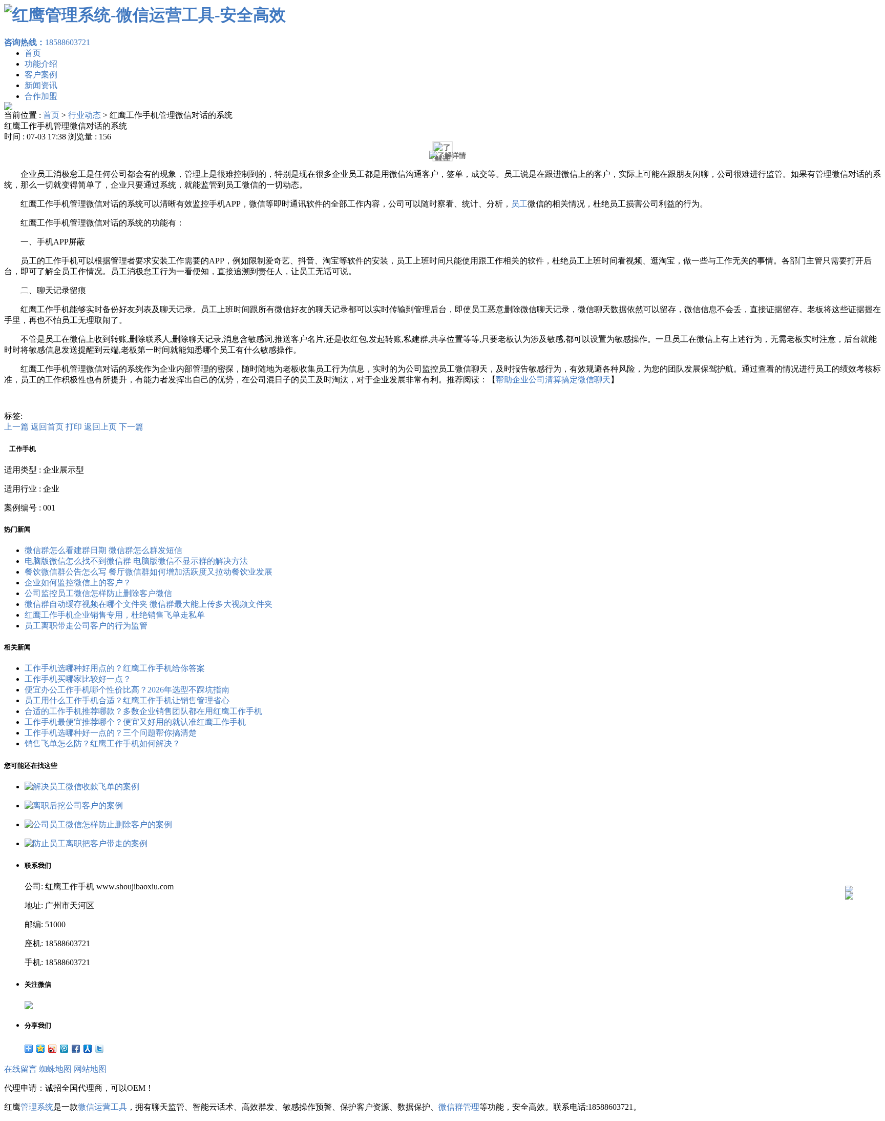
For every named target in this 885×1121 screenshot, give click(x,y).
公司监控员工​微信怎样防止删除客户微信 (98, 593)
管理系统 (36, 1107)
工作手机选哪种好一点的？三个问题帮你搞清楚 (111, 732)
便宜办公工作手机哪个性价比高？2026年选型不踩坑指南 (127, 689)
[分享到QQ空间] (40, 1049)
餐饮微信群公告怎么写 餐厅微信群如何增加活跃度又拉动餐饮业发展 (148, 571)
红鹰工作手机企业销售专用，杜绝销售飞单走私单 (115, 614)
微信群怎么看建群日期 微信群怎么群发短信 (103, 550)
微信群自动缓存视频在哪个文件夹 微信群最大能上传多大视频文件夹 (148, 604)
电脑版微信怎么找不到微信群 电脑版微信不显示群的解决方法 (136, 561)
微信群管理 (458, 1107)
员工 (519, 203)
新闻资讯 (41, 85)
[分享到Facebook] (76, 1049)
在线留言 (20, 1069)
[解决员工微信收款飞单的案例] (82, 786)
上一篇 (16, 426)
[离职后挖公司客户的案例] (74, 805)
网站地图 (90, 1069)
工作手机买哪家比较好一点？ (78, 679)
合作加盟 (41, 96)
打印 (74, 426)
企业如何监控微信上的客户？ (78, 582)
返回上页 (100, 426)
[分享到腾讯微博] (64, 1049)
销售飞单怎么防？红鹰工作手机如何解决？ (102, 743)
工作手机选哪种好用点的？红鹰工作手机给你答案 (115, 668)
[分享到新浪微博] (52, 1049)
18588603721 (47, 42)
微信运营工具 (102, 1107)
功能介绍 (41, 63)
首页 (33, 53)
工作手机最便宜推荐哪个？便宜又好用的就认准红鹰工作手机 (135, 722)
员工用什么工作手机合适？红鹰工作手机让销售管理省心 (127, 700)
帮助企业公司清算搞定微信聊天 (553, 379)
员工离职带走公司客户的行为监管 (86, 625)
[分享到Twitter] (99, 1049)
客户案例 (41, 74)
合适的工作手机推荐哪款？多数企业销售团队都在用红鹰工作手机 (143, 711)
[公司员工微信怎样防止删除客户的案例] (98, 824)
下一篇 (131, 426)
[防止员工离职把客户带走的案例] (86, 843)
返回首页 (47, 426)
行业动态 (84, 115)
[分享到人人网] (87, 1049)
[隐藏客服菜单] (849, 862)
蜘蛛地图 (55, 1069)
